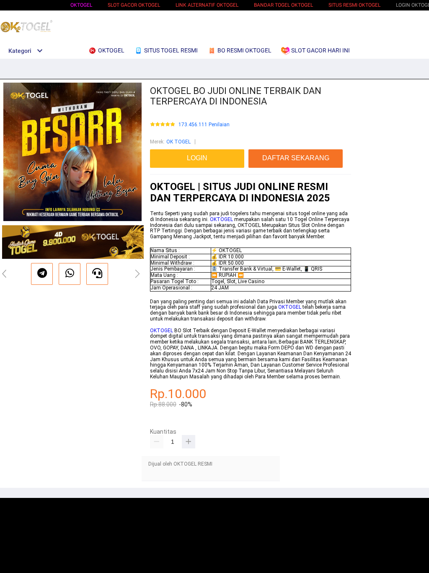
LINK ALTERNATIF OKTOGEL (207, 5)
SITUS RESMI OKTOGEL (354, 5)
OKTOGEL (81, 5)
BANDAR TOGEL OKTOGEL (283, 5)
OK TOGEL (178, 142)
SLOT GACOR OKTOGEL (134, 5)
